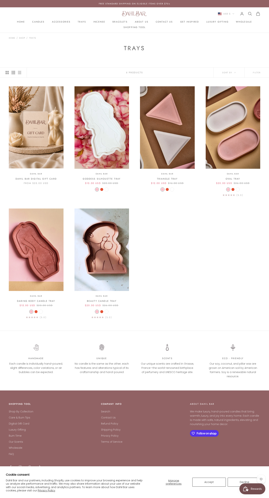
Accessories (61, 21)
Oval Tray (233, 178)
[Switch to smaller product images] (13, 73)
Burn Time (15, 436)
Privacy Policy (46, 490)
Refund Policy (109, 423)
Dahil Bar (36, 173)
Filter (257, 72)
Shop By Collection (21, 411)
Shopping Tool (134, 27)
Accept (209, 482)
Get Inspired (189, 21)
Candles (38, 21)
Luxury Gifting (217, 21)
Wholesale (244, 21)
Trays (82, 21)
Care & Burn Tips (19, 417)
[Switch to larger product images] (7, 73)
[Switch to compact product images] (19, 73)
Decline (244, 482)
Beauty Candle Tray (102, 301)
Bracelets (120, 21)
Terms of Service (111, 442)
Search (105, 411)
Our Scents (16, 442)
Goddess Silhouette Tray (102, 178)
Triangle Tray (167, 178)
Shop (22, 38)
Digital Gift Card (19, 423)
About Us (141, 21)
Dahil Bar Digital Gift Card (36, 178)
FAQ (11, 454)
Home (21, 21)
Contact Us (164, 21)
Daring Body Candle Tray (36, 301)
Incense (99, 21)
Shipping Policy (111, 429)
